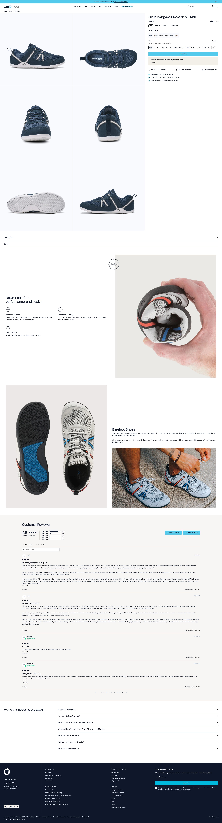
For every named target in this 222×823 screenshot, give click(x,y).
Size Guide (215, 41)
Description (8, 237)
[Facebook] (8, 806)
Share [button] (25, 589)
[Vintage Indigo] (150, 35)
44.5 (192, 47)
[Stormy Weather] (171, 35)
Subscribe (186, 783)
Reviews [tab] (25, 544)
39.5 (150, 47)
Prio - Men (25, 585)
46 (205, 47)
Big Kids (165, 26)
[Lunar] (156, 35)
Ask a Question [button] (192, 532)
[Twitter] (14, 806)
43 (180, 47)
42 (171, 47)
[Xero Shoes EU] (12, 6)
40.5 (158, 47)
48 (213, 47)
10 (122, 692)
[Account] (212, 6)
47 (209, 47)
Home (5, 11)
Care (6, 244)
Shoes (11, 11)
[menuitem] (77, 6)
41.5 (167, 47)
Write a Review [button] (174, 532)
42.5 (175, 47)
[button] (77, 6)
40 (154, 47)
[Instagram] (5, 806)
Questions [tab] (39, 544)
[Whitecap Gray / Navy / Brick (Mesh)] (176, 35)
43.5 (184, 47)
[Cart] (217, 6)
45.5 (200, 47)
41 (163, 47)
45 (196, 47)
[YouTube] (11, 806)
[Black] (166, 35)
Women (157, 26)
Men (151, 26)
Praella (23, 819)
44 (188, 47)
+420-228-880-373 (10, 779)
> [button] (126, 692)
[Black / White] (161, 35)
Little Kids (174, 26)
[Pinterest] (17, 806)
